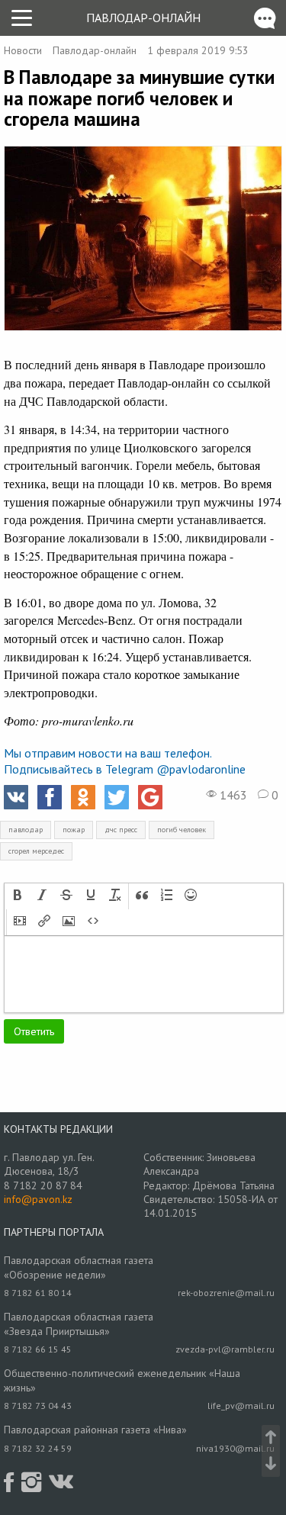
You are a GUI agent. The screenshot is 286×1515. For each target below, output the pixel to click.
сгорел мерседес (36, 851)
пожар (74, 830)
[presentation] (17, 896)
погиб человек (181, 830)
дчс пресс (120, 830)
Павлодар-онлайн (143, 17)
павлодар (25, 830)
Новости (23, 50)
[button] (17, 896)
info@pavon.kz (38, 1199)
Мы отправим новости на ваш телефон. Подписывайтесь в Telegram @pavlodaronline (125, 761)
